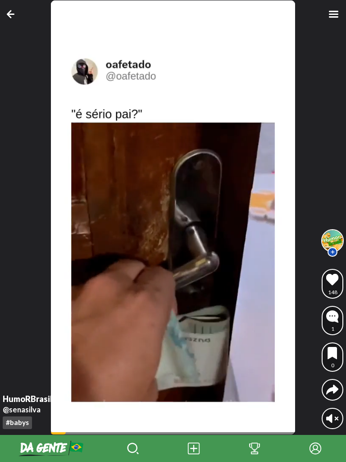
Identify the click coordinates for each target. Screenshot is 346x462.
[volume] (332, 418)
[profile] (332, 240)
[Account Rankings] (254, 448)
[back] (12, 14)
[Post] (193, 448)
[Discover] (132, 448)
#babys (17, 422)
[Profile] (315, 448)
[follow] (332, 252)
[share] (332, 389)
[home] (51, 448)
